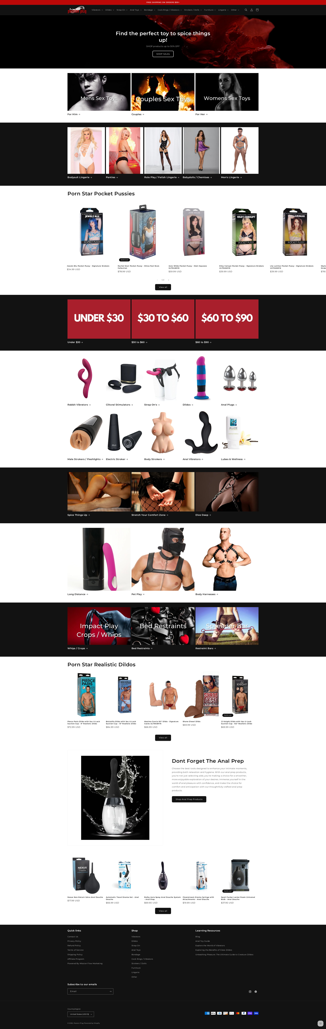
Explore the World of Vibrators (210, 945)
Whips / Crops (76, 648)
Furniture (136, 968)
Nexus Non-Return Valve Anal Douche (85, 897)
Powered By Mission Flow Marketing (85, 963)
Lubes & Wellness (232, 459)
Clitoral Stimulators (118, 404)
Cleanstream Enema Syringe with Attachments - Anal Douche (198, 898)
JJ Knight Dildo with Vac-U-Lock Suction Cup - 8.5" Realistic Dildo (236, 722)
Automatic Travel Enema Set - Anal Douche (122, 898)
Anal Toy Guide (202, 941)
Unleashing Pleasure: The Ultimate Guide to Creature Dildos (224, 954)
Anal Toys (136, 950)
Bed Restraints (141, 648)
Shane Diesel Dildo (191, 721)
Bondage (136, 954)
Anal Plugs (227, 404)
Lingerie (135, 972)
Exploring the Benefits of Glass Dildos (213, 950)
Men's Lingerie (230, 177)
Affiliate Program (75, 959)
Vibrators (136, 937)
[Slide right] (168, 280)
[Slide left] (157, 280)
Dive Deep (201, 515)
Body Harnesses (205, 594)
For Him (72, 114)
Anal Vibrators (191, 459)
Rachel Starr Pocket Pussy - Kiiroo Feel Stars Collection (138, 267)
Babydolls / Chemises (196, 177)
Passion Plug (79, 1023)
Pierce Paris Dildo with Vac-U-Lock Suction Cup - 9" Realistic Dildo (83, 722)
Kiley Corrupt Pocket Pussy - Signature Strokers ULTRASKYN (241, 267)
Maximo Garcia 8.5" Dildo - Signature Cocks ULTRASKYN (161, 722)
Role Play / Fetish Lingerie (160, 177)
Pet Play (137, 594)
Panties (110, 177)
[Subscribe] (110, 991)
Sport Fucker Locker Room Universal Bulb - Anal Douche (238, 898)
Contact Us (72, 937)
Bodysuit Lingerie (78, 177)
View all (163, 287)
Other (134, 977)
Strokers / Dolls (139, 963)
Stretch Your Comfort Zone (149, 515)
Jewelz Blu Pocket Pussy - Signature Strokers (88, 266)
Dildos (187, 404)
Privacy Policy (74, 941)
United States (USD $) (79, 1014)
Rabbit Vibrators (77, 404)
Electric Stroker (115, 459)
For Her (200, 114)
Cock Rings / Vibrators (142, 959)
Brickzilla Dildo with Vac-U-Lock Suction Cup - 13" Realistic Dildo (121, 722)
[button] (97, 10)
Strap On (136, 945)
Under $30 (73, 342)
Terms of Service (75, 950)
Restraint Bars (204, 648)
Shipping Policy (75, 954)
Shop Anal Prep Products (189, 799)
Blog (197, 937)
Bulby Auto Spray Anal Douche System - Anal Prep (162, 898)
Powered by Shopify (92, 1023)
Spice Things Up (77, 515)
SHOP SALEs (163, 54)
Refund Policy (74, 945)
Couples (136, 114)
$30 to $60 (138, 342)
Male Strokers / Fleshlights (83, 459)
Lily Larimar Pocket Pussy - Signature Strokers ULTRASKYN (292, 267)
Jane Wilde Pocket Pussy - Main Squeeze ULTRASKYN (188, 267)
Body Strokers (153, 459)
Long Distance (76, 594)
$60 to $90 (202, 342)
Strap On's (150, 404)
